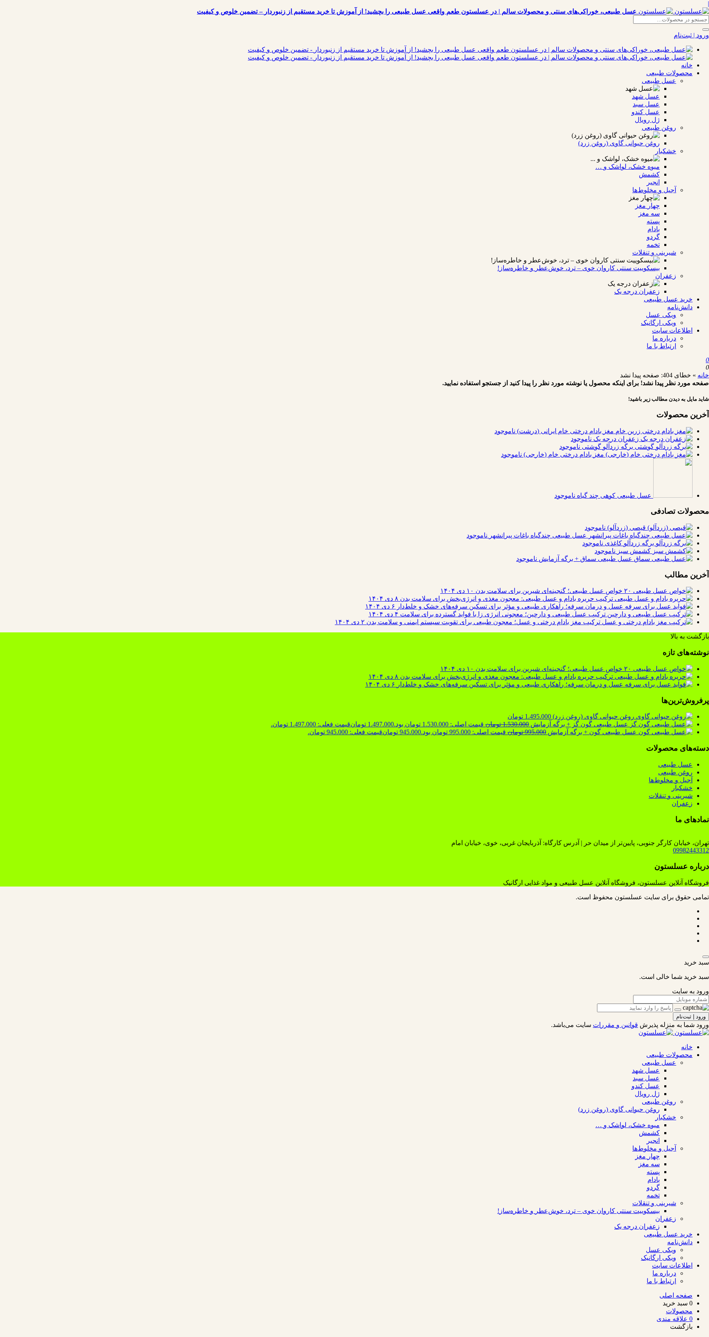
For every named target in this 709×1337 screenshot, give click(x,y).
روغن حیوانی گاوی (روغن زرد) (619, 143)
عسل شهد (646, 96)
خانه (687, 65)
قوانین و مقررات (615, 1024)
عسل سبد (646, 104)
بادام (653, 228)
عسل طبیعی (659, 80)
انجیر (653, 182)
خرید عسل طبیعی (668, 299)
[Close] (705, 957)
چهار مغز (647, 205)
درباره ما (664, 338)
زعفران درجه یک (637, 291)
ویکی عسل (661, 314)
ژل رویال (647, 119)
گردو (653, 236)
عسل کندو (645, 111)
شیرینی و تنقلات (654, 252)
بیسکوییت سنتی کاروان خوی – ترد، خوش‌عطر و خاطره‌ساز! (578, 267)
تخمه (653, 244)
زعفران (665, 275)
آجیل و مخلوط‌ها (654, 189)
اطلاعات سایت (672, 330)
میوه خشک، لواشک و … (627, 166)
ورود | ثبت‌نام (691, 35)
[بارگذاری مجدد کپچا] (678, 1009)
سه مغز (649, 213)
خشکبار (665, 150)
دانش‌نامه (680, 306)
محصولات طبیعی (669, 72)
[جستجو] (705, 29)
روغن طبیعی (659, 127)
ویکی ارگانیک (658, 322)
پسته (653, 221)
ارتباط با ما (661, 345)
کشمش (649, 174)
